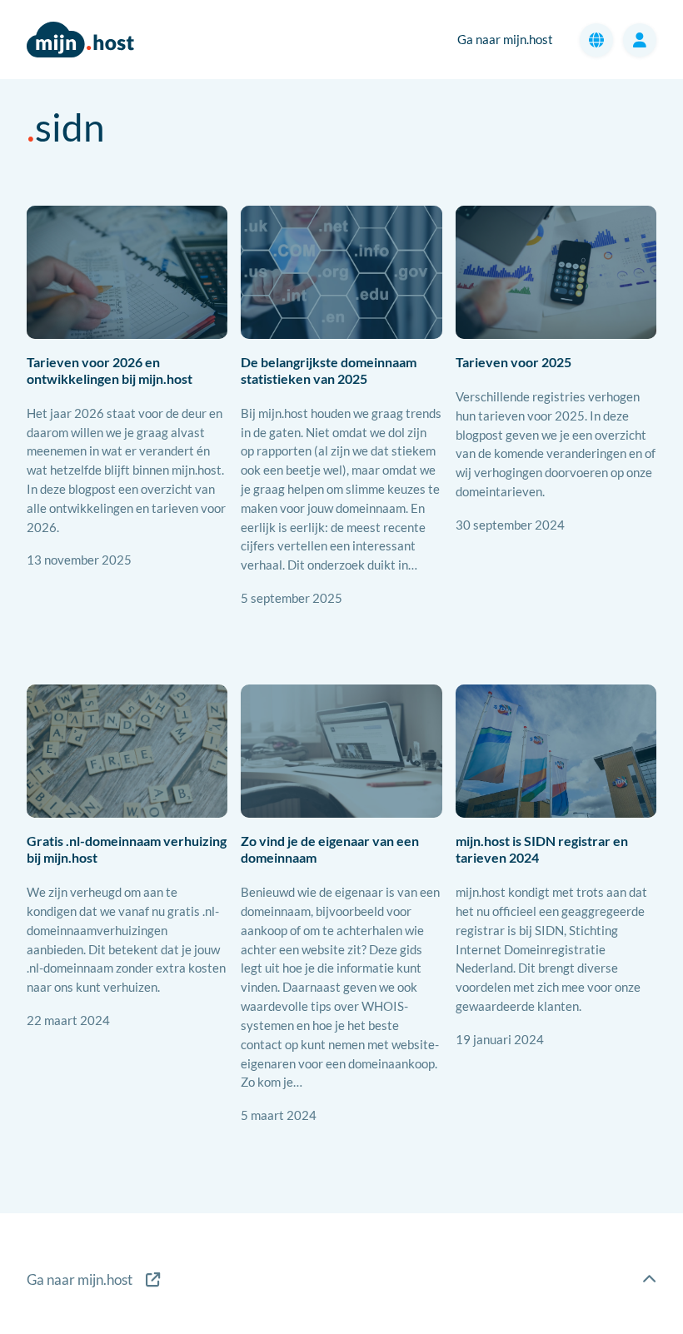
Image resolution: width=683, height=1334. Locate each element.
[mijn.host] (93, 1280)
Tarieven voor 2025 (513, 363)
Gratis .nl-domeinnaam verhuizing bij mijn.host (127, 850)
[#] (649, 1280)
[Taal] (596, 40)
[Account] (639, 40)
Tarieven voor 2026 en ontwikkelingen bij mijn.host (109, 371)
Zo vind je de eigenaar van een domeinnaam (330, 850)
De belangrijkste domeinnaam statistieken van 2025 (328, 371)
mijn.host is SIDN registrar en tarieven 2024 (542, 850)
